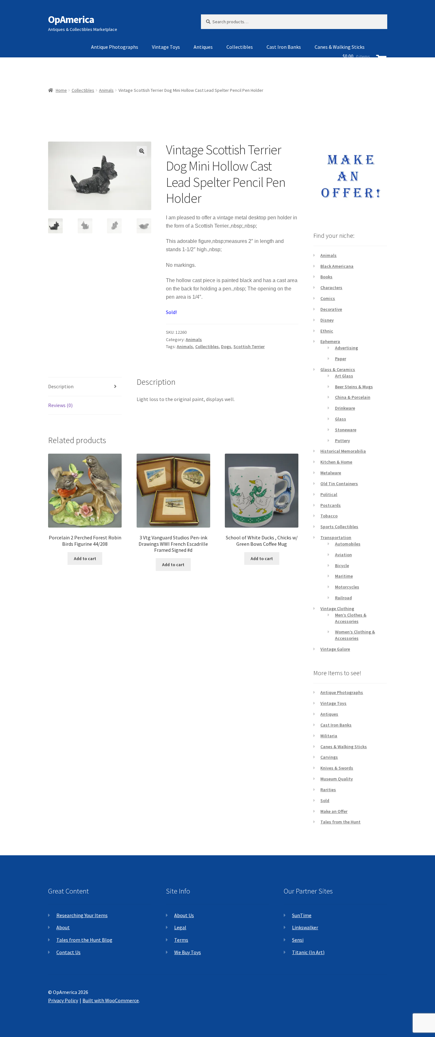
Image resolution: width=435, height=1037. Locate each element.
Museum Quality (336, 779)
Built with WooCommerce (110, 1000)
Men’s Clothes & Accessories (351, 618)
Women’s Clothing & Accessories (355, 635)
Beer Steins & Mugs (354, 387)
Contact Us (68, 952)
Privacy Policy (63, 1000)
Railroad (343, 598)
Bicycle (342, 565)
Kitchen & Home (336, 462)
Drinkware (345, 408)
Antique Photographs (114, 47)
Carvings (329, 757)
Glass (340, 419)
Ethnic (326, 331)
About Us (184, 915)
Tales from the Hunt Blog (84, 940)
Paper (340, 358)
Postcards (330, 505)
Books (326, 277)
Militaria (328, 736)
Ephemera (330, 341)
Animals (194, 339)
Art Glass (344, 376)
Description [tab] (61, 386)
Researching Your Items (82, 915)
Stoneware (345, 430)
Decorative (331, 309)
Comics (327, 298)
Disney (327, 320)
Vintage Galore (335, 649)
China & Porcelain (352, 397)
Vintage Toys (166, 47)
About (63, 927)
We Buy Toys (187, 952)
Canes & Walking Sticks (343, 746)
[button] (142, 151)
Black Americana (336, 266)
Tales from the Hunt (340, 822)
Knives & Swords (336, 768)
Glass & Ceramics (337, 369)
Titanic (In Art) (308, 952)
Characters (331, 287)
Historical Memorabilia (343, 451)
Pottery (342, 440)
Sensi (297, 940)
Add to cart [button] (85, 558)
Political (328, 494)
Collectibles (239, 47)
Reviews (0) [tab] (60, 405)
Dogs (226, 346)
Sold (324, 800)
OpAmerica (71, 19)
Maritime (344, 576)
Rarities (328, 789)
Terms (181, 940)
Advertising (346, 348)
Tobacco (329, 516)
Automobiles (347, 544)
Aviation (343, 555)
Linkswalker (305, 927)
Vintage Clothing (337, 608)
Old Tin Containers (339, 483)
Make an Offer (333, 811)
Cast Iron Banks (284, 47)
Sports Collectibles (339, 526)
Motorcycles (347, 587)
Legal (180, 927)
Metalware (330, 473)
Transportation (335, 537)
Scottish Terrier (249, 346)
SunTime (301, 915)
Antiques (203, 47)
